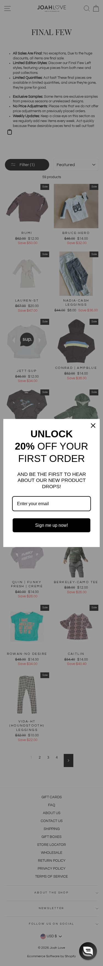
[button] (88, 951)
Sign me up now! (51, 525)
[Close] (93, 425)
